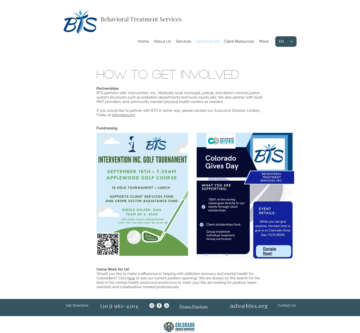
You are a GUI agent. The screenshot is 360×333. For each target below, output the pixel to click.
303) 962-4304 (120, 305)
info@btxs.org (123, 115)
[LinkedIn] (166, 305)
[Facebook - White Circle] (159, 305)
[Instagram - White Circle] (151, 305)
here (131, 278)
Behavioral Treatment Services (141, 19)
